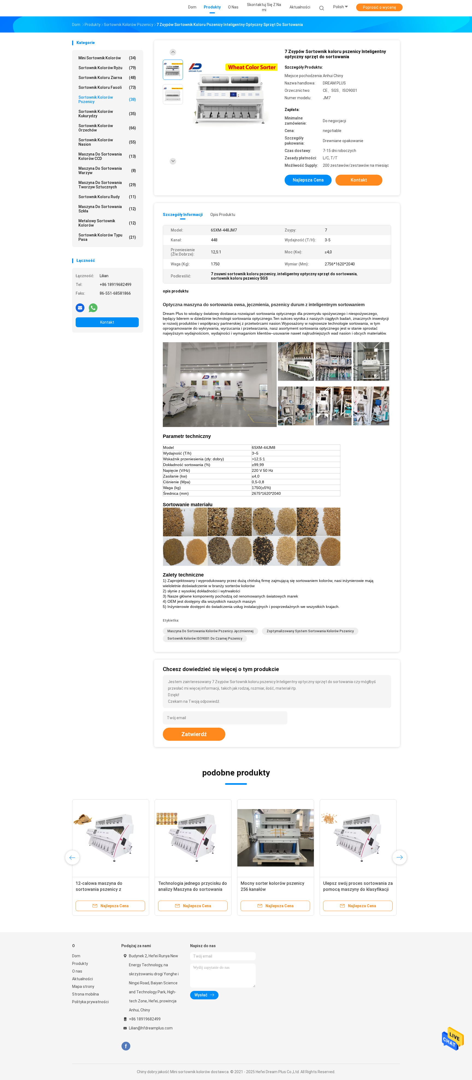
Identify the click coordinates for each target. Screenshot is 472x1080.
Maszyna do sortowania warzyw (107, 170)
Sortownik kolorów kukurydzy (107, 113)
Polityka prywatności (90, 1002)
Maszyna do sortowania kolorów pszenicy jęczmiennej (210, 631)
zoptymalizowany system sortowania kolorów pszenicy (310, 631)
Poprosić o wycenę (379, 7)
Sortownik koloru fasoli (107, 87)
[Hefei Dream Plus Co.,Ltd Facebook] (125, 1046)
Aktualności (82, 979)
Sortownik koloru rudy (107, 197)
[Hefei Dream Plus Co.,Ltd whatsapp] (93, 307)
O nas (77, 971)
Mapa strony (83, 986)
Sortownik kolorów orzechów (107, 128)
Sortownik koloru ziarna (107, 77)
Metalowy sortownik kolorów (107, 223)
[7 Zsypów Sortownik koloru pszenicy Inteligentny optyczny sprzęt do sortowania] (232, 95)
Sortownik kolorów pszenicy (107, 99)
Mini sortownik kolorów (107, 58)
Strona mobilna (85, 994)
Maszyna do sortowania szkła (107, 208)
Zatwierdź (194, 734)
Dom (76, 956)
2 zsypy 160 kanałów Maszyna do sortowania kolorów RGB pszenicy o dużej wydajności (275, 889)
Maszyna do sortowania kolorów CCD (107, 156)
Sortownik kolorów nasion (107, 142)
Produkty (80, 963)
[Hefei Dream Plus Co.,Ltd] (93, 8)
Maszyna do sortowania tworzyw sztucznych (107, 184)
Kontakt (107, 322)
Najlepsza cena (308, 180)
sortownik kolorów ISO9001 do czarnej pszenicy (204, 638)
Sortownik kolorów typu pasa (107, 237)
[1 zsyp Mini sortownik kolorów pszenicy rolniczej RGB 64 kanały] (358, 838)
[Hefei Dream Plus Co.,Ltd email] (80, 307)
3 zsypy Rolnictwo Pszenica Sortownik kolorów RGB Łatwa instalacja (189, 889)
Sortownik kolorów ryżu (107, 68)
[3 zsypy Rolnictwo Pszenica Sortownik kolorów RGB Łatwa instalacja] (193, 838)
